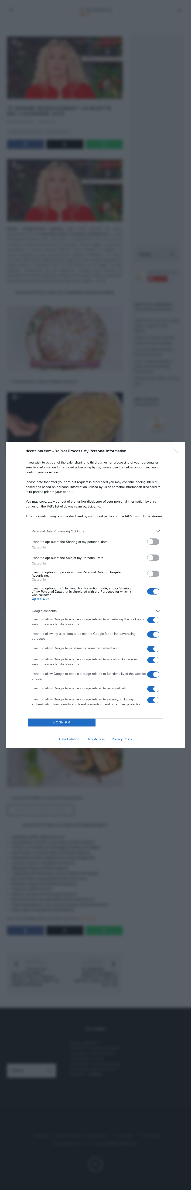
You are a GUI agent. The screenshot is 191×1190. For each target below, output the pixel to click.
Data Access (95, 739)
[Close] (176, 451)
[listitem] (95, 531)
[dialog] (95, 595)
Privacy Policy (122, 739)
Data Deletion (69, 739)
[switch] (153, 541)
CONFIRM (62, 722)
